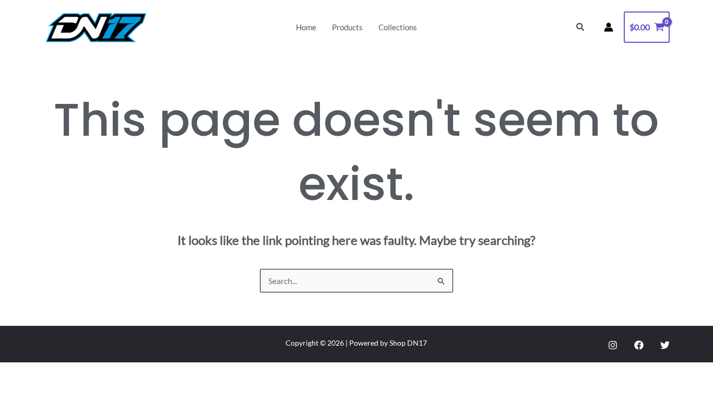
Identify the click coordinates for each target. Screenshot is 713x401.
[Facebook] (639, 345)
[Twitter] (665, 345)
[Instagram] (612, 345)
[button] (580, 27)
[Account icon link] (608, 27)
